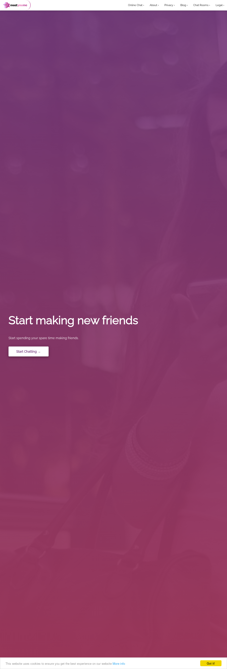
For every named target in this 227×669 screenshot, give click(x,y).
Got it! (211, 663)
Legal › (220, 5)
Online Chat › (136, 5)
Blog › (184, 5)
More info (119, 663)
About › (154, 5)
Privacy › (169, 5)
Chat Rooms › (201, 5)
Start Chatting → (28, 351)
